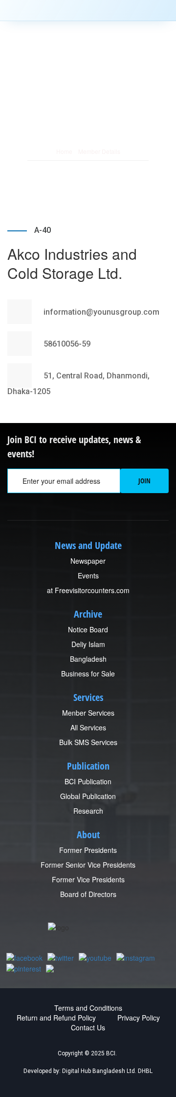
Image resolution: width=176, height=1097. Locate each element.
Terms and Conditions (88, 1008)
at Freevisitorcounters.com (88, 590)
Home (64, 151)
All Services (88, 727)
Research (88, 811)
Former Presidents (88, 850)
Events (88, 575)
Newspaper (88, 561)
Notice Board (88, 629)
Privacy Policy (138, 1017)
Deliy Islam (88, 644)
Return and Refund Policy (56, 1017)
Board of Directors (88, 894)
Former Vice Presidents (88, 879)
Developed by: (42, 1071)
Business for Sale (88, 673)
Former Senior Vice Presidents (88, 865)
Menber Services (88, 713)
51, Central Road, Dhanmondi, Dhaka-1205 (78, 383)
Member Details (99, 151)
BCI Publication (88, 781)
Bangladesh (88, 659)
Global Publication (88, 796)
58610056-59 (66, 344)
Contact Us (88, 1027)
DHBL (145, 1071)
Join (144, 480)
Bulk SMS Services (88, 742)
